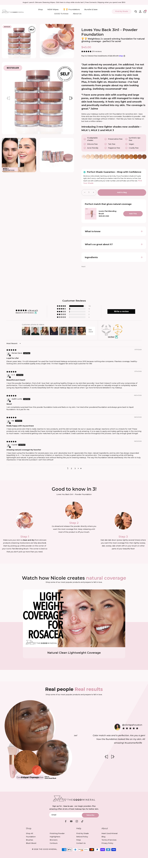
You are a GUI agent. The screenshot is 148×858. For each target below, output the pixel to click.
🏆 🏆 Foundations (71, 9)
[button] (8, 98)
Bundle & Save (90, 9)
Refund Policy (82, 837)
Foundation (31, 837)
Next (83, 266)
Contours (53, 843)
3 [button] (75, 468)
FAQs (78, 840)
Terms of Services (109, 840)
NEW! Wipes (53, 9)
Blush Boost (31, 843)
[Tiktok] (82, 821)
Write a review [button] (121, 311)
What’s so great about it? (99, 244)
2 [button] (71, 468)
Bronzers (53, 840)
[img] (11, 350)
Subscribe (90, 815)
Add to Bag (122, 192)
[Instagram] (77, 821)
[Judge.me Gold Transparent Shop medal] (117, 329)
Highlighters (55, 837)
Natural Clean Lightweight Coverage (74, 652)
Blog (103, 837)
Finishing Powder (57, 833)
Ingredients (91, 257)
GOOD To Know (61, 14)
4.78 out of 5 (33, 310)
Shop (40, 9)
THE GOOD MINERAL (48, 849)
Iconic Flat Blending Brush (107, 212)
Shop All (29, 833)
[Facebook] (66, 821)
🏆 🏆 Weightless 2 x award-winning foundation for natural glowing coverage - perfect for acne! (113, 40)
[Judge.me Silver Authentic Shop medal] (106, 329)
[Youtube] (71, 821)
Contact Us (81, 843)
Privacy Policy (107, 843)
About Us (77, 14)
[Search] (135, 11)
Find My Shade (121, 11)
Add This (133, 214)
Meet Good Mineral (109, 833)
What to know (92, 231)
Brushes (29, 840)
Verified (111, 337)
